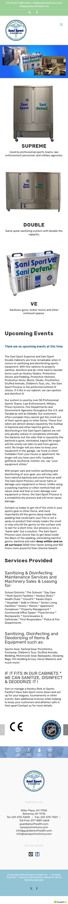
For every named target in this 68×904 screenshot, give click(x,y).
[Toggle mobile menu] (61, 24)
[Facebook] (37, 854)
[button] (2, 729)
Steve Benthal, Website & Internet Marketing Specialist (43, 878)
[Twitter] (31, 854)
